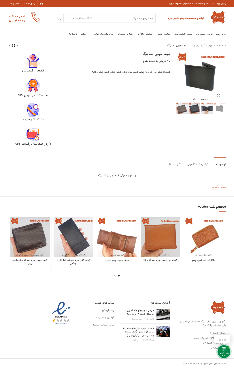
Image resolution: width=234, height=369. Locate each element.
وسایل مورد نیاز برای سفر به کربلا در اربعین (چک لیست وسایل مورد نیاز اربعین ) (138, 331)
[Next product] (10, 46)
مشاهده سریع (186, 231)
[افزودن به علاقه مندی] (186, 223)
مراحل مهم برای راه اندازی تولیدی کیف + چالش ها (140, 312)
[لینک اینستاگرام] (41, 3)
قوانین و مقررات (105, 317)
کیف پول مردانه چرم (151, 72)
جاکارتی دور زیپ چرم (204, 260)
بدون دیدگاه (136, 319)
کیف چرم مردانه (100, 72)
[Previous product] (17, 46)
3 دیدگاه (137, 340)
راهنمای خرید (107, 310)
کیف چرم (213, 45)
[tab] (220, 162)
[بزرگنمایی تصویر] (218, 95)
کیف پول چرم (197, 45)
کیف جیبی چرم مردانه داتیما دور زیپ (30, 261)
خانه (223, 45)
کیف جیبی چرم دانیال (117, 260)
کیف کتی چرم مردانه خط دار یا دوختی (73, 261)
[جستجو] (59, 18)
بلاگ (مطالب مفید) (103, 325)
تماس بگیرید (219, 187)
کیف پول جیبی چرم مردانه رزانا (160, 260)
